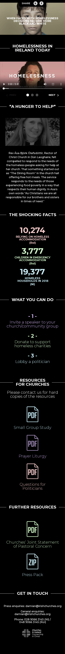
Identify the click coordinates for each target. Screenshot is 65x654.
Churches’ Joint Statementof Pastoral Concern (32, 544)
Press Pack (32, 574)
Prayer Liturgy (32, 456)
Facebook (42, 3)
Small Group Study (32, 427)
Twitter (36, 3)
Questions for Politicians (33, 486)
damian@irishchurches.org (44, 606)
